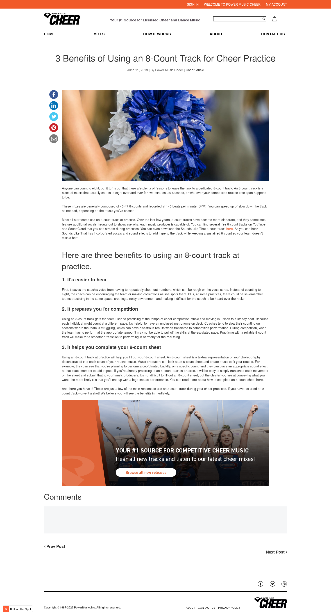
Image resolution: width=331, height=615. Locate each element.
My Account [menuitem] (276, 4)
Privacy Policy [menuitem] (229, 607)
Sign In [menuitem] (193, 4)
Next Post (276, 552)
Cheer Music (195, 70)
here (229, 228)
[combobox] (239, 18)
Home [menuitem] (49, 33)
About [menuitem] (216, 33)
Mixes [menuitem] (99, 33)
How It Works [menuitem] (157, 33)
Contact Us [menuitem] (273, 33)
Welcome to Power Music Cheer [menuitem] (232, 4)
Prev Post (55, 546)
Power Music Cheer (169, 70)
